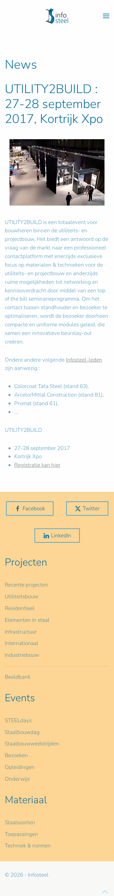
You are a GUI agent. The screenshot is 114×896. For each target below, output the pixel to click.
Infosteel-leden (84, 359)
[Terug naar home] (57, 16)
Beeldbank (17, 677)
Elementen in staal (27, 620)
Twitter (91, 508)
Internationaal (21, 643)
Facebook (33, 508)
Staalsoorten (20, 822)
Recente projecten (26, 584)
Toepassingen (21, 834)
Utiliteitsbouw (21, 596)
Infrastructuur (21, 631)
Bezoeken (16, 755)
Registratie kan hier (37, 465)
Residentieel (20, 608)
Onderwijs (17, 779)
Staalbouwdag (22, 732)
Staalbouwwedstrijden (32, 743)
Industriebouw (22, 655)
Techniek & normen (28, 845)
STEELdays (18, 720)
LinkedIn (61, 535)
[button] (106, 16)
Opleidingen (20, 767)
